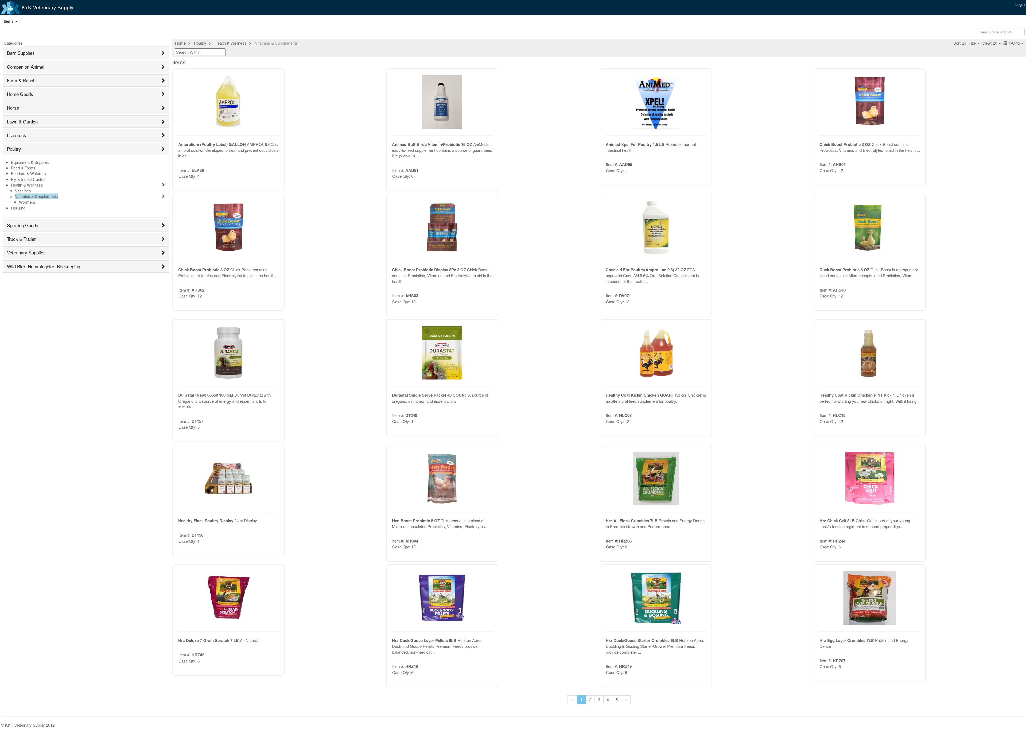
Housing (18, 208)
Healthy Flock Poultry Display (206, 521)
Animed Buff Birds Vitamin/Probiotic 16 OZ (432, 144)
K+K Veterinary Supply (46, 7)
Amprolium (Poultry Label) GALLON (212, 144)
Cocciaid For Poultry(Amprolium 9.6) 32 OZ (646, 270)
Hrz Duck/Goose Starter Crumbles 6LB (642, 640)
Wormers (27, 202)
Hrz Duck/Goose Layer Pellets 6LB (424, 640)
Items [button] (9, 21)
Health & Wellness (27, 185)
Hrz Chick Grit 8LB (837, 521)
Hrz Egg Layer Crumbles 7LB (847, 640)
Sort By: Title (965, 43)
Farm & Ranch (21, 80)
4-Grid (1014, 43)
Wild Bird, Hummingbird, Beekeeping (43, 266)
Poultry (14, 148)
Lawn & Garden (22, 121)
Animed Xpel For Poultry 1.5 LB (636, 144)
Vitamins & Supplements (36, 196)
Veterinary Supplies (26, 252)
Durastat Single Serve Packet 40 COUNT (430, 395)
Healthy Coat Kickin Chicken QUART (640, 395)
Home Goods (20, 94)
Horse (13, 107)
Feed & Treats (23, 168)
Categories (13, 43)
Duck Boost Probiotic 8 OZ (844, 270)
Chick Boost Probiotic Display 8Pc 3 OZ (429, 270)
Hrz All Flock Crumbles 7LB (632, 521)
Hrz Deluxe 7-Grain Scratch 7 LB (209, 640)
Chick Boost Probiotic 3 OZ (845, 144)
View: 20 (990, 43)
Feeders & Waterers (28, 173)
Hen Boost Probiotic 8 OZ (416, 521)
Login (1020, 4)
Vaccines (23, 190)
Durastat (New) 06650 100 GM (206, 395)
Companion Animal (25, 66)
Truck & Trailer (21, 238)
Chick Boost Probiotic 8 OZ (204, 270)
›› (625, 699)
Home (180, 43)
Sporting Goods (22, 225)
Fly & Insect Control (28, 179)
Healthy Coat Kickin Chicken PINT (851, 395)
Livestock (16, 135)
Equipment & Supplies (30, 162)
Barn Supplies (21, 52)
